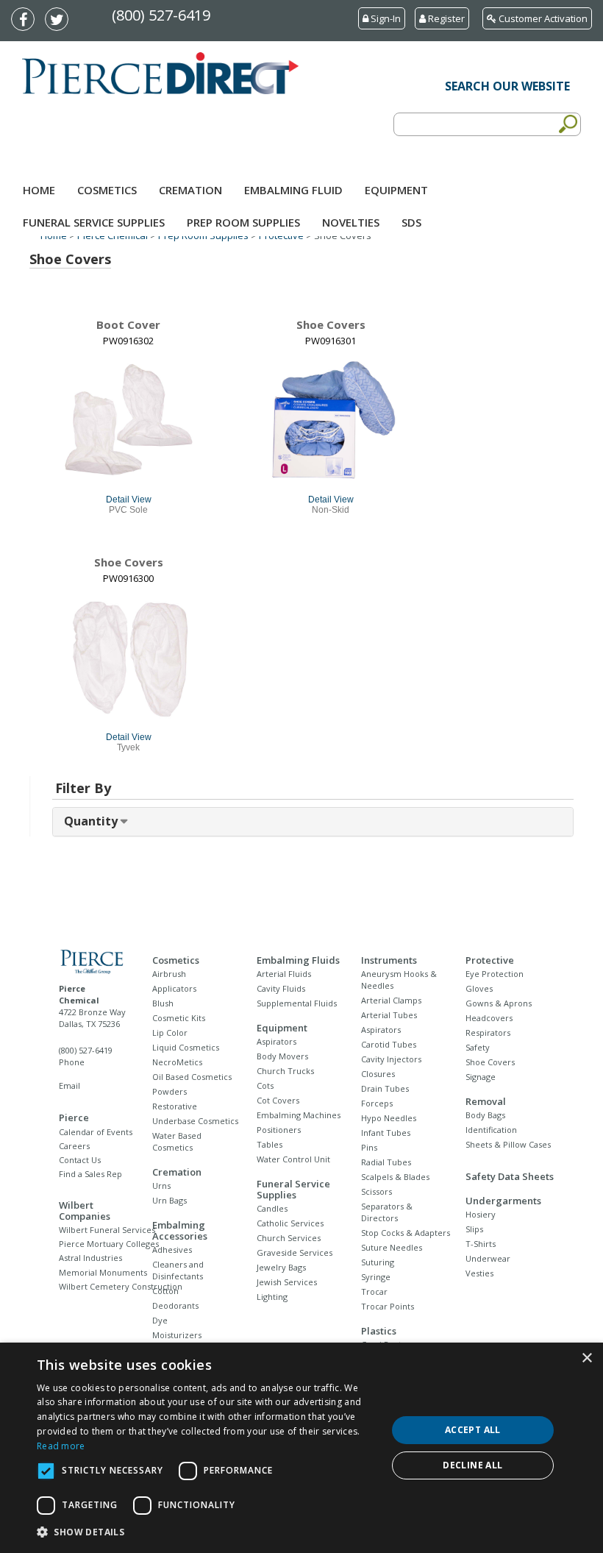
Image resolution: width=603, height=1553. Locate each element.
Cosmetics (107, 189)
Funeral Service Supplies (94, 222)
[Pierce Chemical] (92, 961)
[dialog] (301, 1448)
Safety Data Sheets (509, 1176)
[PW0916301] (330, 420)
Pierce (74, 1117)
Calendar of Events (95, 1131)
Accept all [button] (473, 1430)
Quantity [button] (92, 821)
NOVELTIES (350, 222)
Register (445, 18)
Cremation (190, 189)
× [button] (586, 1358)
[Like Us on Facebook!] (26, 21)
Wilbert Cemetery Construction (120, 1286)
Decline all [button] (472, 1465)
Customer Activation (542, 18)
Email (69, 1085)
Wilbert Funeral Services (107, 1229)
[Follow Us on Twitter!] (60, 21)
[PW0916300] (128, 658)
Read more (61, 1446)
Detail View (128, 499)
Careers (74, 1145)
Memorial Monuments (103, 1272)
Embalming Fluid (293, 189)
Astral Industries (90, 1257)
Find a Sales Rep (90, 1173)
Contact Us (80, 1159)
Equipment (396, 189)
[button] (207, 1532)
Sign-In (384, 18)
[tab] (313, 822)
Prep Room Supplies (243, 222)
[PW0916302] (128, 420)
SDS (411, 222)
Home (39, 189)
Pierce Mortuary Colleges (109, 1243)
